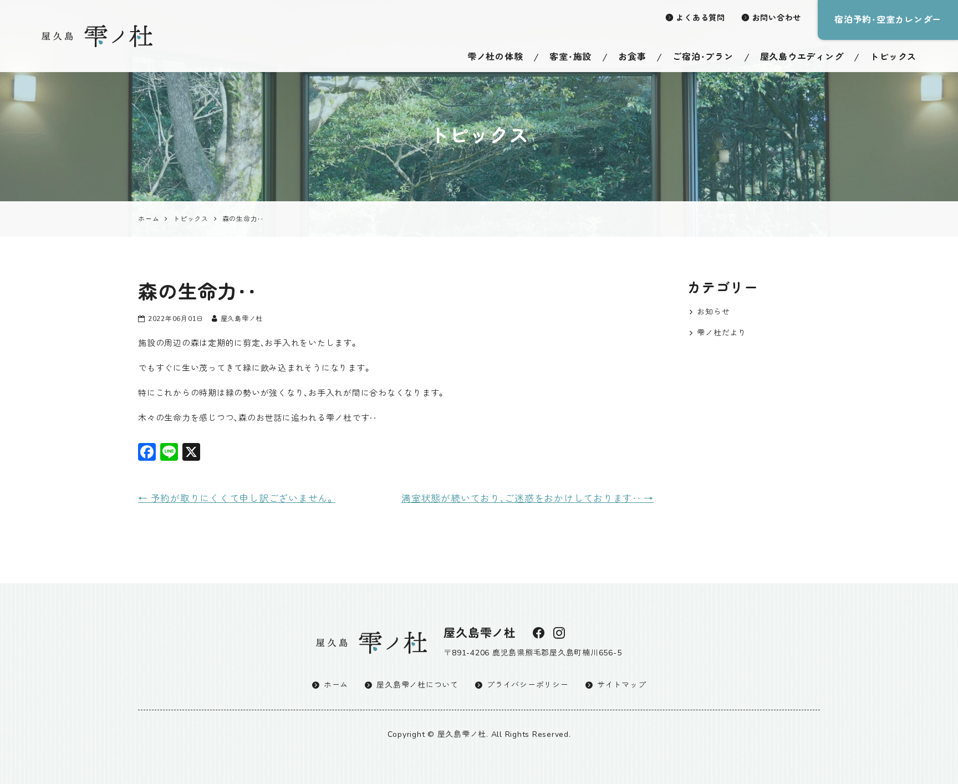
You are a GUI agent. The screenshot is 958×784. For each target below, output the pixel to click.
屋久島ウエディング (802, 57)
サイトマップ (621, 685)
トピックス (893, 57)
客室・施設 (570, 57)
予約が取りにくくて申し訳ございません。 (236, 498)
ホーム (336, 685)
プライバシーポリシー (528, 685)
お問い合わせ (777, 18)
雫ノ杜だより (721, 333)
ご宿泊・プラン (702, 57)
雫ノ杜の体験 (495, 57)
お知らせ (713, 312)
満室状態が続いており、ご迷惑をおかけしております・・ (527, 498)
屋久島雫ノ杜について (417, 685)
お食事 (632, 57)
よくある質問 (700, 18)
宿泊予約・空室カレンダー (887, 20)
